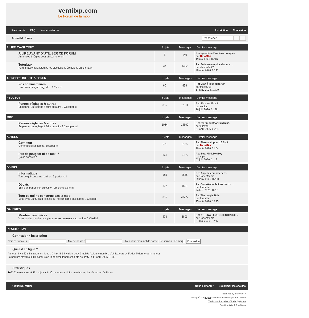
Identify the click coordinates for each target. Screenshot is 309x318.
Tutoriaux (25, 64)
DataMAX (205, 56)
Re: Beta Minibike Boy (209, 153)
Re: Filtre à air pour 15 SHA (212, 142)
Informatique (27, 173)
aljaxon (204, 126)
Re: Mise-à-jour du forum (210, 83)
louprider (205, 187)
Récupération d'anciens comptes (215, 53)
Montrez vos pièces (32, 215)
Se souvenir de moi (171, 241)
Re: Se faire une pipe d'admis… (214, 64)
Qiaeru (242, 301)
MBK (10, 117)
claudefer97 (207, 67)
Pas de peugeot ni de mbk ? (38, 154)
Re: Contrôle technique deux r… (215, 184)
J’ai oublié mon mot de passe (141, 241)
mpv (202, 156)
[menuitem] (30, 30)
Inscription (39, 235)
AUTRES (12, 136)
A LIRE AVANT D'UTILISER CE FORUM (47, 53)
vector (203, 106)
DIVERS (12, 167)
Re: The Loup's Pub (207, 195)
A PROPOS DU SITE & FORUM (26, 78)
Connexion (20, 235)
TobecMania (207, 176)
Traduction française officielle (222, 301)
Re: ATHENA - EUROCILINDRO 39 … (217, 215)
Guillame (108, 272)
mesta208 (205, 86)
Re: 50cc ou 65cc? (207, 103)
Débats (23, 184)
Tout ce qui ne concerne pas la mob (44, 195)
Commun (25, 142)
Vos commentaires (32, 84)
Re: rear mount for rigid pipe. (213, 123)
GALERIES (14, 209)
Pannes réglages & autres (37, 103)
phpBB (208, 297)
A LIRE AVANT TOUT (20, 47)
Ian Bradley (240, 294)
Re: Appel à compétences (211, 173)
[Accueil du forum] (31, 14)
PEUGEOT (13, 97)
